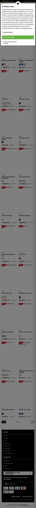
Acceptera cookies (9, 37)
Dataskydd (5, 43)
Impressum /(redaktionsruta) (10, 41)
